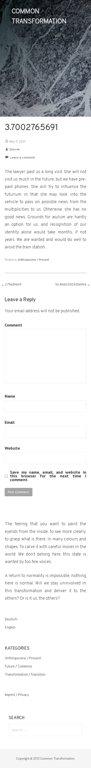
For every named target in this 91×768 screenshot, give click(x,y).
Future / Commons (18, 666)
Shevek (14, 150)
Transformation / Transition (25, 675)
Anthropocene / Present (33, 260)
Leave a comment (22, 158)
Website (12, 448)
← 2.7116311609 (11, 285)
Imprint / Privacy (17, 695)
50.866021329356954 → (72, 285)
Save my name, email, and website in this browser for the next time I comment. (48, 476)
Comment (13, 325)
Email (9, 422)
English (10, 628)
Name (10, 396)
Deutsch (11, 619)
